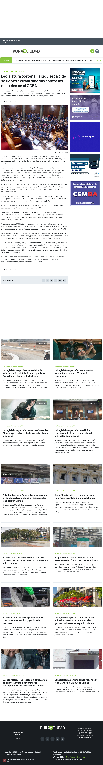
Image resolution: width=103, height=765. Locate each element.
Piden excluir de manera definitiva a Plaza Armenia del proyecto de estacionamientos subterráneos (25, 560)
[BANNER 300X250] (85, 68)
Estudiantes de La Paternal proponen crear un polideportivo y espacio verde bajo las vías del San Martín (25, 498)
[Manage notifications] (4, 760)
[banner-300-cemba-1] (85, 181)
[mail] (63, 739)
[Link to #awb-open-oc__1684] (97, 51)
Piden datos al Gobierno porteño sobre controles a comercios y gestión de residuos (23, 620)
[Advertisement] (51, 19)
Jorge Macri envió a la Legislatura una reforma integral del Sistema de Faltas (75, 497)
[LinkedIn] (51, 280)
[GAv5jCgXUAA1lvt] (34, 106)
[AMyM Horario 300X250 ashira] (85, 154)
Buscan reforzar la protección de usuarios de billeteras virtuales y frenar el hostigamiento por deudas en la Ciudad (25, 682)
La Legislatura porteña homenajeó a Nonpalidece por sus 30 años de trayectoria (74, 373)
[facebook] (42, 739)
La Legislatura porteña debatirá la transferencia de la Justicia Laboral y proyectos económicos (74, 433)
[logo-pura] (26, 50)
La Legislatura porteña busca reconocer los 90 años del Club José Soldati (76, 681)
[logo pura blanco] (52, 726)
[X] (47, 280)
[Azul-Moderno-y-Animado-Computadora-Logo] (85, 123)
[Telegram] (60, 280)
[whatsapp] (58, 739)
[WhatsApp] (56, 280)
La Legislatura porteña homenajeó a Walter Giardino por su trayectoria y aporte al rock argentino (25, 433)
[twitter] (47, 739)
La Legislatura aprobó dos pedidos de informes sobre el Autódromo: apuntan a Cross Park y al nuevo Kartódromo (24, 373)
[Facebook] (43, 280)
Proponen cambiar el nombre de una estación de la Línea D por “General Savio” (77, 559)
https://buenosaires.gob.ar (75, 757)
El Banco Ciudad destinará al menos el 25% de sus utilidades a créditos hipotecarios (42, 60)
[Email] (64, 280)
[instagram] (52, 739)
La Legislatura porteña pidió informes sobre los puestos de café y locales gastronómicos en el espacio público (74, 620)
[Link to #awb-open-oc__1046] (92, 51)
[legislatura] (85, 96)
